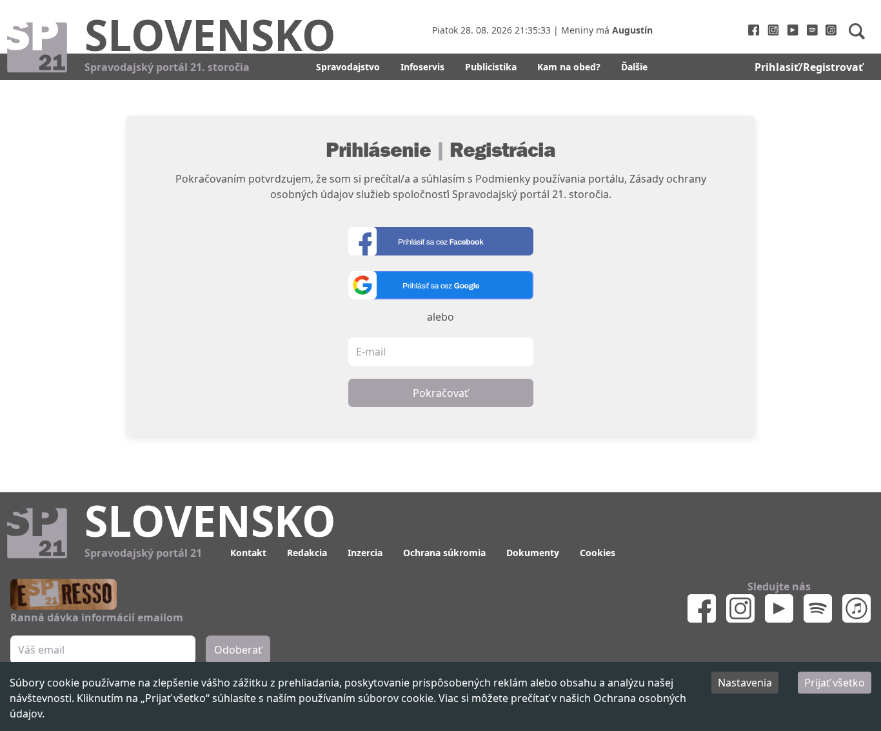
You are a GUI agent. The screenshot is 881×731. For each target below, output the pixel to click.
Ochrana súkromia (444, 552)
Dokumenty (532, 552)
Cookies (597, 552)
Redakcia (307, 552)
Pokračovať (440, 393)
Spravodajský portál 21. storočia (167, 67)
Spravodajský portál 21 (143, 553)
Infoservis (422, 67)
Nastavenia (745, 683)
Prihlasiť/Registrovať (809, 67)
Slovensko (210, 34)
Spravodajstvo (348, 67)
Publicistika (491, 67)
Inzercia (365, 552)
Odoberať (238, 650)
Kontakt (248, 552)
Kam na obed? (568, 67)
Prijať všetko (834, 683)
